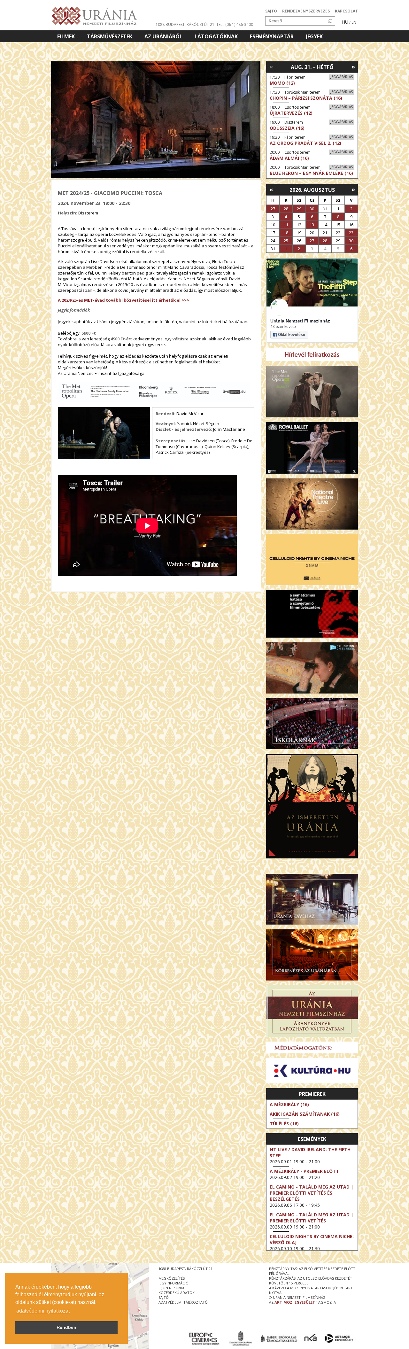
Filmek (66, 36)
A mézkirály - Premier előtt (304, 1171)
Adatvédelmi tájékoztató (183, 1302)
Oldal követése (291, 334)
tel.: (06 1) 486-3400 (234, 24)
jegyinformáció (173, 1283)
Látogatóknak (216, 36)
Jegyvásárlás (341, 76)
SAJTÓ (271, 11)
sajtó (163, 1297)
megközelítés (171, 1278)
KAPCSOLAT (346, 11)
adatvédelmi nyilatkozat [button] (43, 1311)
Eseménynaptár (272, 36)
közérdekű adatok (176, 1292)
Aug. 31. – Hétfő (312, 67)
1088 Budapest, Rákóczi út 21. (185, 24)
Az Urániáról (163, 36)
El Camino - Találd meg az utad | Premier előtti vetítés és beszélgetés (311, 1193)
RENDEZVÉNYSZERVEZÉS (306, 11)
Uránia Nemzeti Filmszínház (300, 320)
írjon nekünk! (171, 1287)
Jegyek (314, 36)
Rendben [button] (66, 1327)
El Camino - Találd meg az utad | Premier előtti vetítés (311, 1218)
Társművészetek (109, 36)
